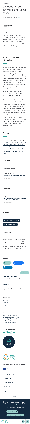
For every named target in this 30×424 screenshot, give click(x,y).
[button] (7, 263)
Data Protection (8, 382)
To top (14, 396)
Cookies (25, 273)
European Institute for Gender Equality (5, 421)
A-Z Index (6, 3)
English (15, 17)
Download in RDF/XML (12, 220)
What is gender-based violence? (11, 317)
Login (5, 391)
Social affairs (7, 204)
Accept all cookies (12, 411)
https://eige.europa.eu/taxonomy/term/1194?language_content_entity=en (15, 198)
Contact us (6, 284)
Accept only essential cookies (15, 415)
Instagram (14, 332)
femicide (6, 170)
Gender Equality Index (9, 321)
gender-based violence (10, 175)
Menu (27, 421)
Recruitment (6, 302)
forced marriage (20, 175)
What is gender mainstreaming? (11, 315)
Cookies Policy (8, 386)
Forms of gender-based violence (11, 319)
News (4, 304)
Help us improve (8, 344)
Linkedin (4, 332)
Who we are (6, 300)
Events (4, 306)
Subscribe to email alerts (10, 276)
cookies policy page (12, 404)
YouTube (7, 332)
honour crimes (7, 180)
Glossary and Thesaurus (9, 322)
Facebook (10, 332)
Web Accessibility (9, 374)
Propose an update (11, 224)
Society (14, 204)
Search (23, 421)
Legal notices (8, 378)
